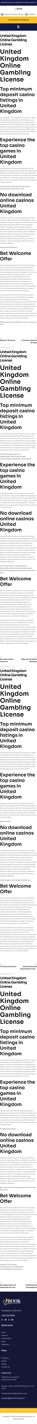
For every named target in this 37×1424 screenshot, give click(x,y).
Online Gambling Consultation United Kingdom (15, 459)
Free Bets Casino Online (8, 1129)
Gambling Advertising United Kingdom (13, 456)
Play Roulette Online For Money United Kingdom (16, 568)
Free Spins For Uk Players (8, 1264)
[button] (18, 27)
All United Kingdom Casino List (10, 454)
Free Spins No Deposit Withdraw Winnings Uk (15, 186)
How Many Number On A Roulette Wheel (13, 566)
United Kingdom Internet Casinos (11, 1269)
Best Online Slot (5, 821)
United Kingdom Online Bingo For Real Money (15, 880)
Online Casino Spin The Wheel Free (11, 1267)
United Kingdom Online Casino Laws (12, 189)
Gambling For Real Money (8, 247)
